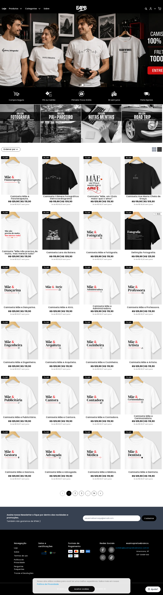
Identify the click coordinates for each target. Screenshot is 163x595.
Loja (4, 8)
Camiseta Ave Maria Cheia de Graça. (143, 197)
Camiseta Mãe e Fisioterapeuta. (19, 197)
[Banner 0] (79, 85)
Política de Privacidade (48, 584)
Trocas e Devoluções (23, 573)
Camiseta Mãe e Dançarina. (20, 307)
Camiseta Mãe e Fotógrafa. (102, 252)
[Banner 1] (83, 85)
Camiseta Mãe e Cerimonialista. (143, 417)
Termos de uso (21, 555)
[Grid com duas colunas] (154, 149)
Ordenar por (9, 149)
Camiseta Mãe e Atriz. (61, 307)
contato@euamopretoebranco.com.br (132, 548)
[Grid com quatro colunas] (159, 149)
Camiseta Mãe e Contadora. (102, 417)
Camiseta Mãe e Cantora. (61, 417)
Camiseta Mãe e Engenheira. (19, 362)
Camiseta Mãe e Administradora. (102, 307)
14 (94, 493)
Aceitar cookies (81, 589)
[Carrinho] (159, 8)
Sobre (46, 8)
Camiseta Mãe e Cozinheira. (102, 362)
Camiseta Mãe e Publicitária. (19, 417)
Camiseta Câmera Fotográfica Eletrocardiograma (61, 197)
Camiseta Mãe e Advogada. (61, 472)
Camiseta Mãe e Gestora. (20, 472)
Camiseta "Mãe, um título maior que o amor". (102, 197)
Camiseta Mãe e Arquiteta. (60, 362)
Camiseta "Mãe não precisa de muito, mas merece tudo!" (20, 252)
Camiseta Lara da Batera (60, 252)
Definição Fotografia (143, 252)
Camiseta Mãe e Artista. (143, 362)
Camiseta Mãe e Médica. (102, 472)
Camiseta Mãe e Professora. (143, 307)
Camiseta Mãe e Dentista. (143, 472)
